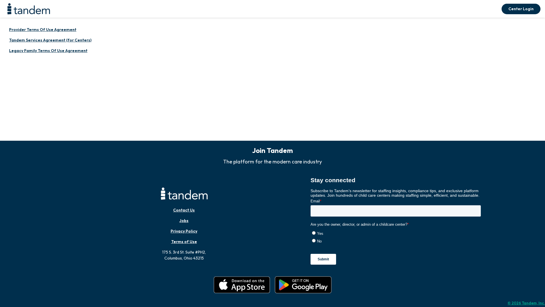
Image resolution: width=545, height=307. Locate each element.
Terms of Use (184, 241)
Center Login (521, 8)
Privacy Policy (184, 231)
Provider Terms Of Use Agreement (42, 29)
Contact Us (184, 210)
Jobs (183, 220)
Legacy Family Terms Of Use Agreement (48, 50)
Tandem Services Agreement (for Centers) (50, 40)
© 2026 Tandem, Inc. (526, 303)
